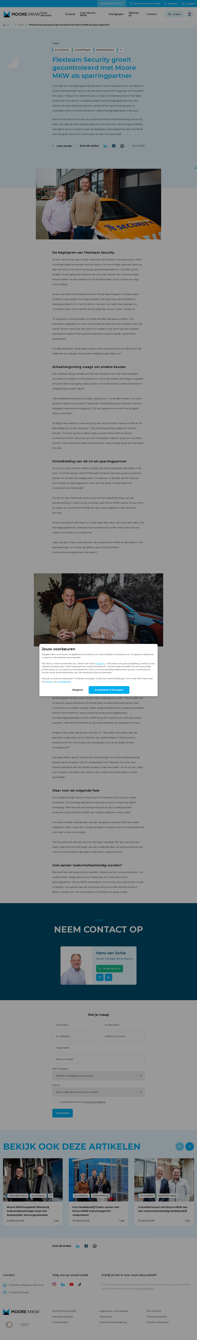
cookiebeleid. (64, 681)
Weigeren (77, 689)
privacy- (50, 681)
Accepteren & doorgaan (109, 689)
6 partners (100, 663)
